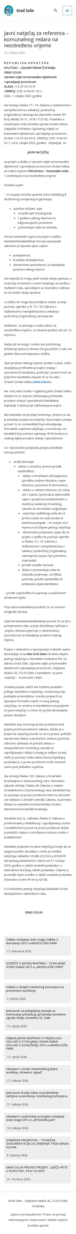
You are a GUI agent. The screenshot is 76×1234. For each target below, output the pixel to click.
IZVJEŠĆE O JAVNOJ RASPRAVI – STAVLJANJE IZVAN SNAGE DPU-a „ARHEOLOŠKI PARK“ (35, 965)
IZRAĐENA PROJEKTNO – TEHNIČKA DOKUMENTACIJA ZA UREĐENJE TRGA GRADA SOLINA (37, 1143)
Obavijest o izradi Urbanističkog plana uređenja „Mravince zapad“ (31, 1070)
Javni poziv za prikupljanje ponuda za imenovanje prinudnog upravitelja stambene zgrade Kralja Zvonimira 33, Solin (36, 1014)
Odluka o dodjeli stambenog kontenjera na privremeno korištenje (35, 989)
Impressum (38, 1220)
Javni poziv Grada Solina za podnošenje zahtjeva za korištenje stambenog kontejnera (36, 1094)
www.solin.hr (41, 382)
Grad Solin (25, 10)
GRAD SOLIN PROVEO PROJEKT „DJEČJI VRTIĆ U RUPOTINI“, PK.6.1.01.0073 (37, 1169)
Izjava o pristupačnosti (25, 1214)
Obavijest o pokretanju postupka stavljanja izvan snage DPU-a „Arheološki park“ (35, 1118)
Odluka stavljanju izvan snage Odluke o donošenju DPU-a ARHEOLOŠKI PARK (32, 941)
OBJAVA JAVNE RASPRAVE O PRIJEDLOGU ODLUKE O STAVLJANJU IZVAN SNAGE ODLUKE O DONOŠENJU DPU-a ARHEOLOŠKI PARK (37, 1043)
